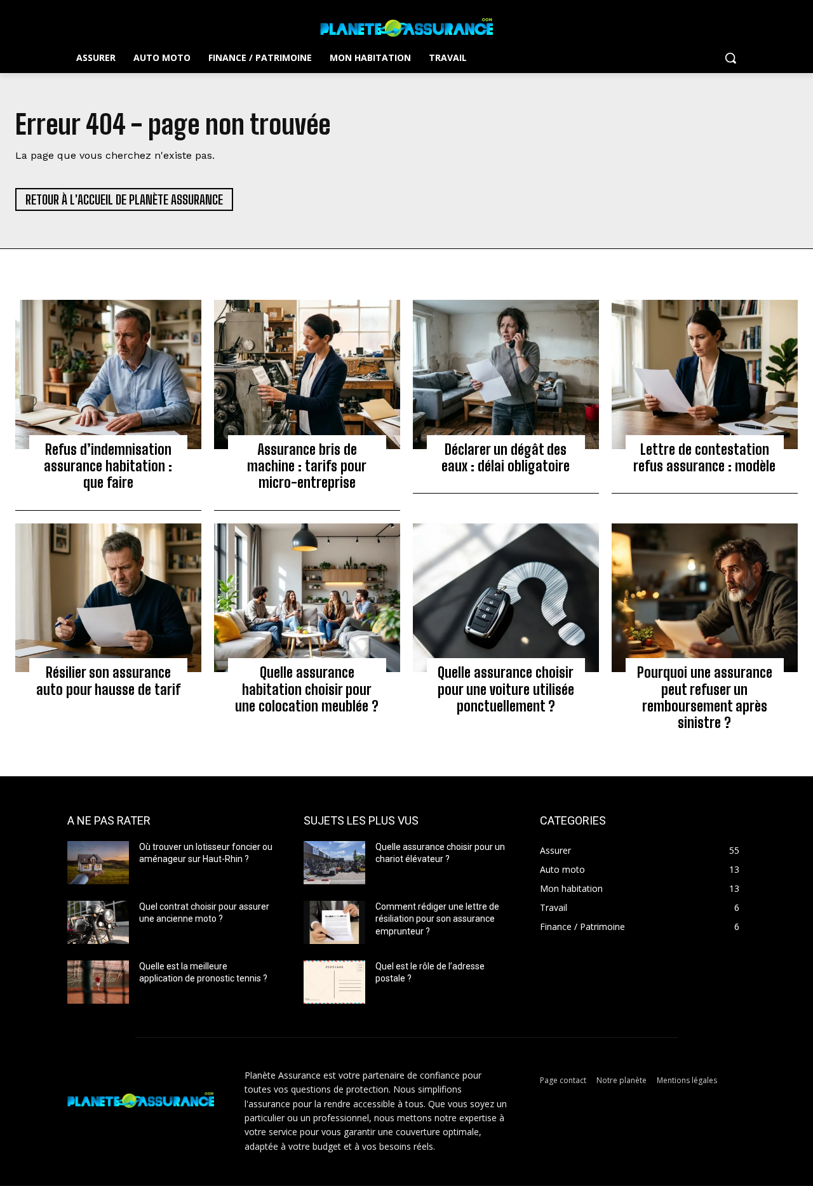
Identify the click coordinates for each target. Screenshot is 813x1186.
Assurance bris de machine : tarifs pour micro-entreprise (306, 466)
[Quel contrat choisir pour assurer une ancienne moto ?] (98, 922)
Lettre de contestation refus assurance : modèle (704, 458)
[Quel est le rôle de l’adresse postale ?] (334, 982)
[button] (730, 58)
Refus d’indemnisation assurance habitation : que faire (108, 466)
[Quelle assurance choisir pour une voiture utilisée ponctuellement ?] (506, 597)
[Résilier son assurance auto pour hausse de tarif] (108, 597)
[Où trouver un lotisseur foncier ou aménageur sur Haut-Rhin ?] (98, 862)
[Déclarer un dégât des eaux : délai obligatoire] (506, 374)
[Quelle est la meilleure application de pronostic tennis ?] (98, 982)
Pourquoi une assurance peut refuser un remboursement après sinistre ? (704, 697)
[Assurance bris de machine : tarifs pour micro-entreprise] (307, 374)
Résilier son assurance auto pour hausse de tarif (108, 680)
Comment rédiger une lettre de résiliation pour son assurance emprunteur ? (437, 918)
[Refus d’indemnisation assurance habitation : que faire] (108, 374)
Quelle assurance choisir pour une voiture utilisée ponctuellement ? (506, 689)
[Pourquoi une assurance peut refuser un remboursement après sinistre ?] (705, 597)
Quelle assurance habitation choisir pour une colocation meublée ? (307, 689)
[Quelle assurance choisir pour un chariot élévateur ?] (334, 862)
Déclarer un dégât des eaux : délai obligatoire (505, 458)
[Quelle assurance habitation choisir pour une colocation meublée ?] (307, 597)
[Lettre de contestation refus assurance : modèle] (705, 374)
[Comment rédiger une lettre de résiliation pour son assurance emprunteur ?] (334, 922)
